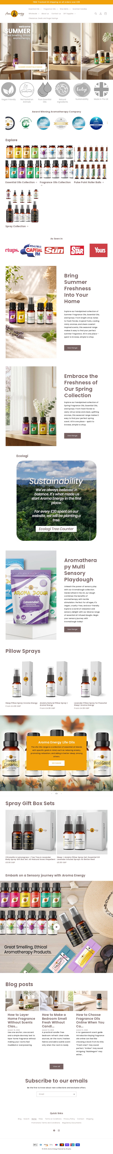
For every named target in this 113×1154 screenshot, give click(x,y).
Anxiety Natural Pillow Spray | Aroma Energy (54, 704)
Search (26, 1119)
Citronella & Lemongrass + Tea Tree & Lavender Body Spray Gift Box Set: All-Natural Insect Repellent (30, 858)
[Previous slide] (51, 793)
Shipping (89, 1119)
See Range (72, 348)
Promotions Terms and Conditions (46, 1123)
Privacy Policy (69, 1119)
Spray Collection (16, 226)
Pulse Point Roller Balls (87, 182)
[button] (34, 9)
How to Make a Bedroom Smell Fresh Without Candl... (54, 1020)
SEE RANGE (56, 763)
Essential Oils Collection (20, 182)
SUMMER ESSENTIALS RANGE (30, 67)
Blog (19, 1119)
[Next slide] (61, 793)
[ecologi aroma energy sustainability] (56, 540)
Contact (80, 1119)
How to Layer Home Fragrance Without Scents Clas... (21, 1020)
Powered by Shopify (64, 1149)
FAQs (41, 1119)
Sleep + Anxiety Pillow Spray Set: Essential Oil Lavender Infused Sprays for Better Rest (78, 858)
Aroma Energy (52, 1149)
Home (34, 1119)
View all (56, 1066)
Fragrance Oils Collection (55, 182)
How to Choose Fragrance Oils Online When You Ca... (90, 1020)
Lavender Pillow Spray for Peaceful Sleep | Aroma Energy (90, 704)
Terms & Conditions (53, 1119)
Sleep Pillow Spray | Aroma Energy (22, 703)
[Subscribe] (73, 1094)
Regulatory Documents (71, 1123)
